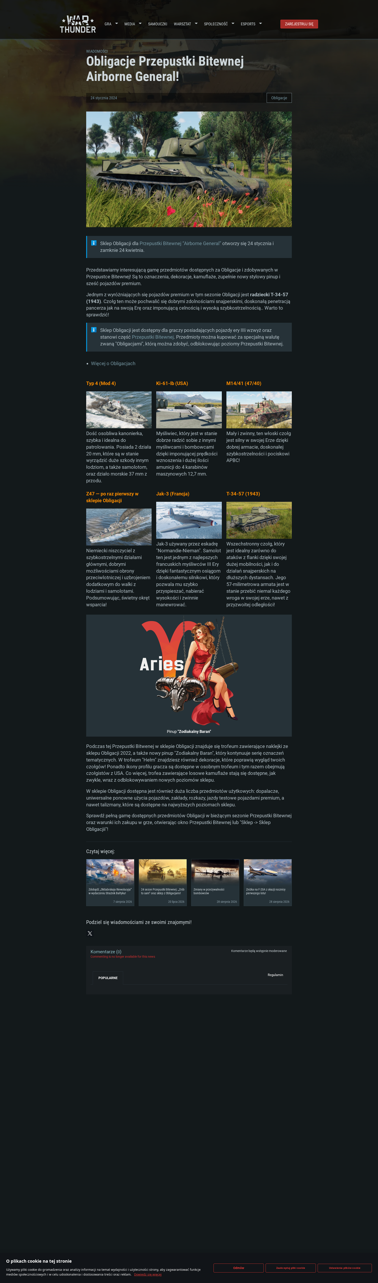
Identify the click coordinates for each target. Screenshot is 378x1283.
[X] (90, 933)
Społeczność (216, 24)
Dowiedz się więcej (148, 1274)
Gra (108, 24)
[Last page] (97, 988)
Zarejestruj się (299, 24)
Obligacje (279, 98)
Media (129, 24)
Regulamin (275, 975)
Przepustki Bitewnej (153, 337)
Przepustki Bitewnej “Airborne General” (180, 243)
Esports (248, 24)
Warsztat (182, 24)
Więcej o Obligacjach (113, 363)
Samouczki (157, 24)
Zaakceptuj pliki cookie (290, 1267)
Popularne (107, 978)
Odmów (238, 1268)
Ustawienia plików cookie (345, 1267)
